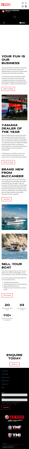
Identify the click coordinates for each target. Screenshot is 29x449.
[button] (22, 6)
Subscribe (6, 407)
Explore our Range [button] (8, 89)
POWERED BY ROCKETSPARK (7, 447)
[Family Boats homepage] (11, 4)
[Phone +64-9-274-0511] (26, 3)
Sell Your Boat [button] (7, 295)
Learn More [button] (6, 199)
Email (3, 397)
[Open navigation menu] (22, 3)
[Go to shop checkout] (26, 6)
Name (3, 392)
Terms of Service (11, 403)
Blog (3, 387)
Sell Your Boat (5, 381)
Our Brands (5, 371)
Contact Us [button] (14, 364)
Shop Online (5, 374)
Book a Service (6, 377)
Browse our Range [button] (8, 162)
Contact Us (5, 384)
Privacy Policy (4, 403)
